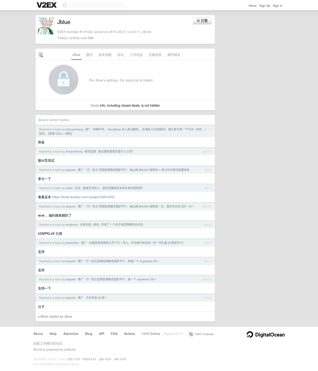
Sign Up (264, 5)
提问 (89, 54)
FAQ (114, 333)
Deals (95, 105)
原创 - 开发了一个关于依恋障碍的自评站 (118, 224)
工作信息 (136, 54)
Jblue (76, 54)
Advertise (70, 333)
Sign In (277, 5)
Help (53, 333)
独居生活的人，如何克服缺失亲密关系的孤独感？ (113, 188)
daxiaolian (72, 243)
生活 (78, 188)
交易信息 (155, 54)
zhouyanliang (74, 129)
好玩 (120, 54)
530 (91, 37)
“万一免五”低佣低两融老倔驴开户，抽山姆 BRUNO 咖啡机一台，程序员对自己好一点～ (140, 206)
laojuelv (71, 170)
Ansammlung (74, 151)
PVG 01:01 (89, 359)
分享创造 (85, 224)
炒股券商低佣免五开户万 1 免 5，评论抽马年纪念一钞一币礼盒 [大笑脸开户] (136, 243)
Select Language (203, 334)
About (38, 333)
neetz (69, 188)
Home (253, 5)
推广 (88, 129)
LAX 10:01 (105, 359)
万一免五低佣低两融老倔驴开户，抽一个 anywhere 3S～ (121, 279)
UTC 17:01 (74, 359)
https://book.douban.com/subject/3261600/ (83, 196)
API (101, 333)
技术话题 (105, 54)
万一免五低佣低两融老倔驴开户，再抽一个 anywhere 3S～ (122, 261)
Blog (88, 333)
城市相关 (173, 54)
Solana (129, 333)
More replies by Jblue (56, 316)
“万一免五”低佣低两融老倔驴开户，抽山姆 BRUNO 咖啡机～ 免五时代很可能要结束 (137, 170)
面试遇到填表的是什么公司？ (116, 151)
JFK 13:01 (120, 359)
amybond (72, 224)
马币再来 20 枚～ (96, 298)
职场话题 (90, 151)
